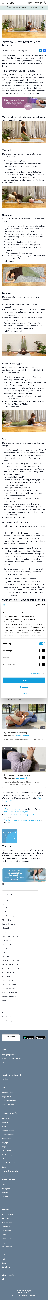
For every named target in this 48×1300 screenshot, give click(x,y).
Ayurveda (5, 904)
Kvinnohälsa (6, 944)
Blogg (4, 1243)
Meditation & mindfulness (11, 952)
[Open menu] (3, 2)
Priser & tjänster (8, 1214)
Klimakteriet (6, 940)
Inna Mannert (21, 778)
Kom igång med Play (9, 1055)
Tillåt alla (24, 680)
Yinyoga (5, 1143)
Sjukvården (6, 1267)
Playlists (5, 1079)
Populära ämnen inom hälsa (12, 1075)
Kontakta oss (7, 1222)
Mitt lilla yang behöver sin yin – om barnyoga (22, 820)
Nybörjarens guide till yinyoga (16, 812)
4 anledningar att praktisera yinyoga (19, 814)
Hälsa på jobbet (7, 928)
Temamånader (7, 1005)
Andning (5, 900)
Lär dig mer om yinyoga (13, 809)
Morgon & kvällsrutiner (10, 1171)
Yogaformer (6, 1097)
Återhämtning (7, 1021)
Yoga (4, 1013)
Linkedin (5, 1197)
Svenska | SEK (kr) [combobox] (10, 1038)
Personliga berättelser (10, 976)
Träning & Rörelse (8, 1009)
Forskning (5, 912)
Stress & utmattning (9, 997)
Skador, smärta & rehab (10, 993)
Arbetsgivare (7, 1247)
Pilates (4, 1159)
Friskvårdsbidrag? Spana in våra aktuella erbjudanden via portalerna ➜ (23, 8)
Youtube (5, 1193)
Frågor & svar (7, 1227)
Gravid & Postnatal (9, 1163)
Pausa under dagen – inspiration (13, 968)
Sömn (4, 1001)
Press (4, 1271)
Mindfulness (6, 1151)
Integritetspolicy (8, 1275)
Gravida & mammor (8, 924)
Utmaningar (6, 1071)
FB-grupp (5, 1201)
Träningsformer (8, 1105)
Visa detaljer (36, 674)
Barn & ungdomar (8, 908)
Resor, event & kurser (10, 984)
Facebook (5, 1185)
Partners (5, 1251)
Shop (4, 1235)
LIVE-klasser (7, 1063)
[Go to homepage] (10, 3)
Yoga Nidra (6, 1122)
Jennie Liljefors (22, 736)
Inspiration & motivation (10, 936)
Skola (4, 1263)
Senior (4, 1167)
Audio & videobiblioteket (11, 1059)
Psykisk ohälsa (7, 980)
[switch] (42, 650)
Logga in (29, 3)
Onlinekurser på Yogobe (10, 964)
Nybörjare (5, 956)
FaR (3, 1259)
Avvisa (24, 693)
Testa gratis (40, 3)
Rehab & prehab (8, 1131)
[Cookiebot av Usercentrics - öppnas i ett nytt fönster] (35, 605)
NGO (3, 1255)
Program (5, 1067)
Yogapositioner (8, 1093)
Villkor (4, 1279)
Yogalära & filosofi (8, 1017)
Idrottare (5, 932)
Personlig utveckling (9, 972)
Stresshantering (8, 1135)
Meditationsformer (9, 1101)
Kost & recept (7, 948)
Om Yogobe (6, 1231)
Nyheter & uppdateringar (11, 960)
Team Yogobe (7, 1239)
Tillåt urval (24, 687)
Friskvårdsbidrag (8, 916)
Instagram (6, 1189)
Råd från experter (8, 988)
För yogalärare (7, 920)
